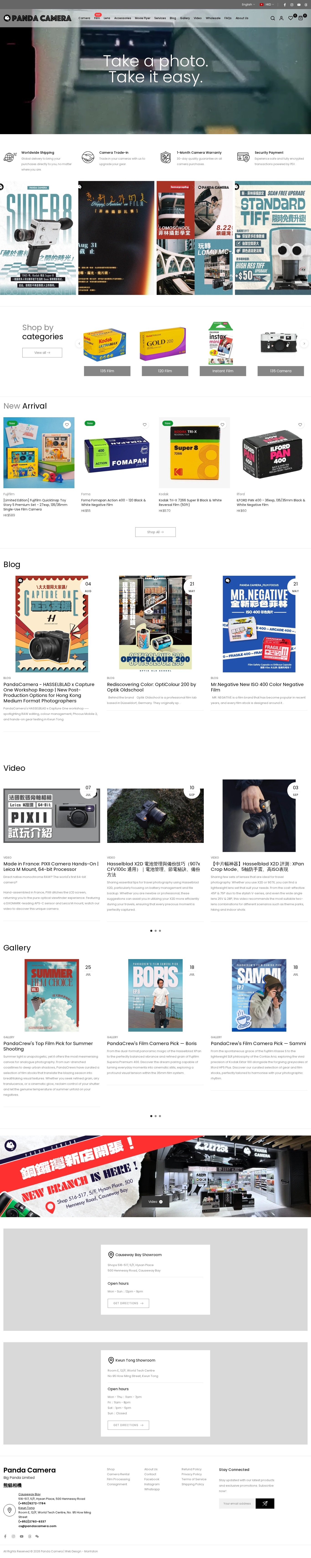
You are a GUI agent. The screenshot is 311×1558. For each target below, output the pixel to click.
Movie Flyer (142, 18)
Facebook (151, 1479)
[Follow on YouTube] (299, 4)
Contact (150, 1474)
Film (97, 18)
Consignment (117, 1484)
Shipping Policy (193, 1484)
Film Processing (118, 1479)
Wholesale (213, 18)
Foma (85, 494)
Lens (107, 18)
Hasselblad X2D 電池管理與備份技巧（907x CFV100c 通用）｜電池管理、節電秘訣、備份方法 (153, 869)
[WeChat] (37, 1536)
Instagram (152, 1484)
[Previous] (80, 343)
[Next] (304, 343)
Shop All (153, 532)
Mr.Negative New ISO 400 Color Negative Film (257, 687)
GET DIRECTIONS (125, 1303)
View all (40, 352)
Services (160, 18)
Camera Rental (118, 1474)
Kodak (163, 494)
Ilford (241, 494)
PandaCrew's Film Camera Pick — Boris (152, 1043)
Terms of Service (194, 1479)
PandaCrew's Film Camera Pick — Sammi (258, 1043)
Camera (84, 18)
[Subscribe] (265, 1503)
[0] (290, 18)
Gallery (185, 18)
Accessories (122, 18)
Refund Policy (191, 1469)
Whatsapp (152, 1489)
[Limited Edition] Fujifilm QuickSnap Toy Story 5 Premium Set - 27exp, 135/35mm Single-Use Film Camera (35, 505)
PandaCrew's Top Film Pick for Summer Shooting (48, 1046)
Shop (111, 1469)
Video (198, 18)
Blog (173, 18)
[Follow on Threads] (306, 4)
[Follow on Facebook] (284, 4)
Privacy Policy (192, 1474)
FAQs (228, 18)
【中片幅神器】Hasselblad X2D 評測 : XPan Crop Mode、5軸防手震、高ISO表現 (257, 866)
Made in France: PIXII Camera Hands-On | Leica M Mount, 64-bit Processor (51, 866)
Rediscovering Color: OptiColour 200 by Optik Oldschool (151, 687)
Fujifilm (9, 494)
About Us (242, 18)
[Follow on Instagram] (291, 4)
